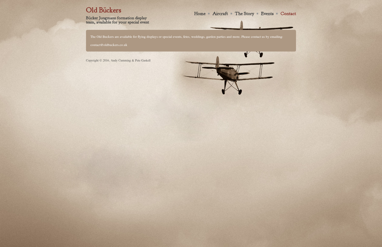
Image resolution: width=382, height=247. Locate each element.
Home (200, 13)
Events (267, 13)
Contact (288, 13)
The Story (244, 13)
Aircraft (220, 13)
